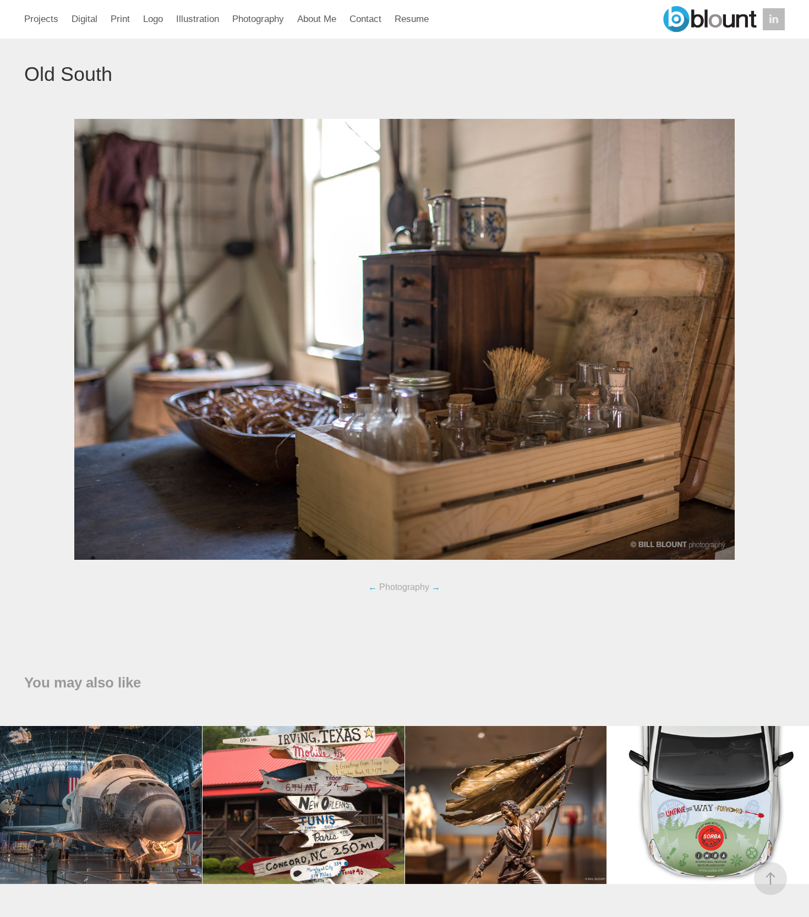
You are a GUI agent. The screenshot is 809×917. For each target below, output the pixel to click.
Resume (412, 19)
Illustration (197, 19)
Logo (153, 19)
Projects (41, 19)
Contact (365, 19)
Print (120, 19)
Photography (258, 19)
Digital (84, 19)
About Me (316, 19)
